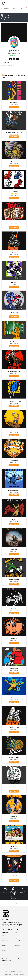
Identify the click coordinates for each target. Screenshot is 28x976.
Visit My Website (14, 55)
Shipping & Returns (18, 940)
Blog (15, 943)
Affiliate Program (5, 940)
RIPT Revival (4, 950)
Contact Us (17, 938)
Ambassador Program (5, 943)
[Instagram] (9, 929)
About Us (3, 947)
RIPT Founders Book (5, 952)
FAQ (15, 935)
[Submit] (22, 964)
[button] (22, 3)
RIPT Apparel (11, 971)
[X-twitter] (3, 929)
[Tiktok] (14, 929)
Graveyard (4, 945)
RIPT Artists (4, 935)
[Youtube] (17, 929)
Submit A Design (5, 938)
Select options (14, 107)
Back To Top (14, 903)
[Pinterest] (12, 929)
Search (14, 8)
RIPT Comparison (17, 945)
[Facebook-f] (6, 929)
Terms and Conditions (8, 974)
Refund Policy (22, 974)
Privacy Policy (16, 974)
